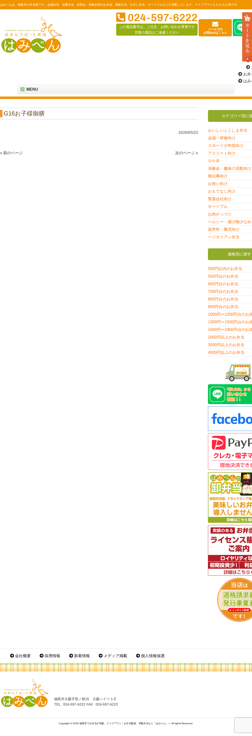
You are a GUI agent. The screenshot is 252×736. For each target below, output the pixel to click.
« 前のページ (11, 153)
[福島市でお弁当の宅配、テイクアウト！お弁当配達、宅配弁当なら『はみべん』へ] (31, 51)
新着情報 (81, 656)
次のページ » (186, 153)
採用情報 (52, 656)
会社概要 (22, 656)
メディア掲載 (115, 656)
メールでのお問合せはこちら (215, 31)
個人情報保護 (152, 656)
